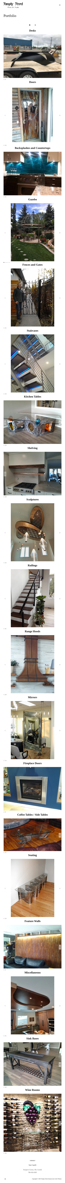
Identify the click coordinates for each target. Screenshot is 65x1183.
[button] (60, 56)
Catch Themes (58, 1179)
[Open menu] (59, 5)
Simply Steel (13, 4)
